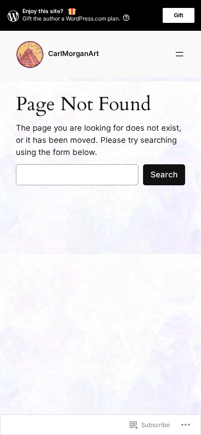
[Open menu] (179, 54)
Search (164, 174)
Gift (178, 15)
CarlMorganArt (73, 53)
